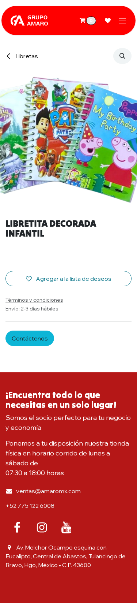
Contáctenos (30, 338)
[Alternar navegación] (122, 20)
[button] (122, 56)
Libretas (26, 56)
